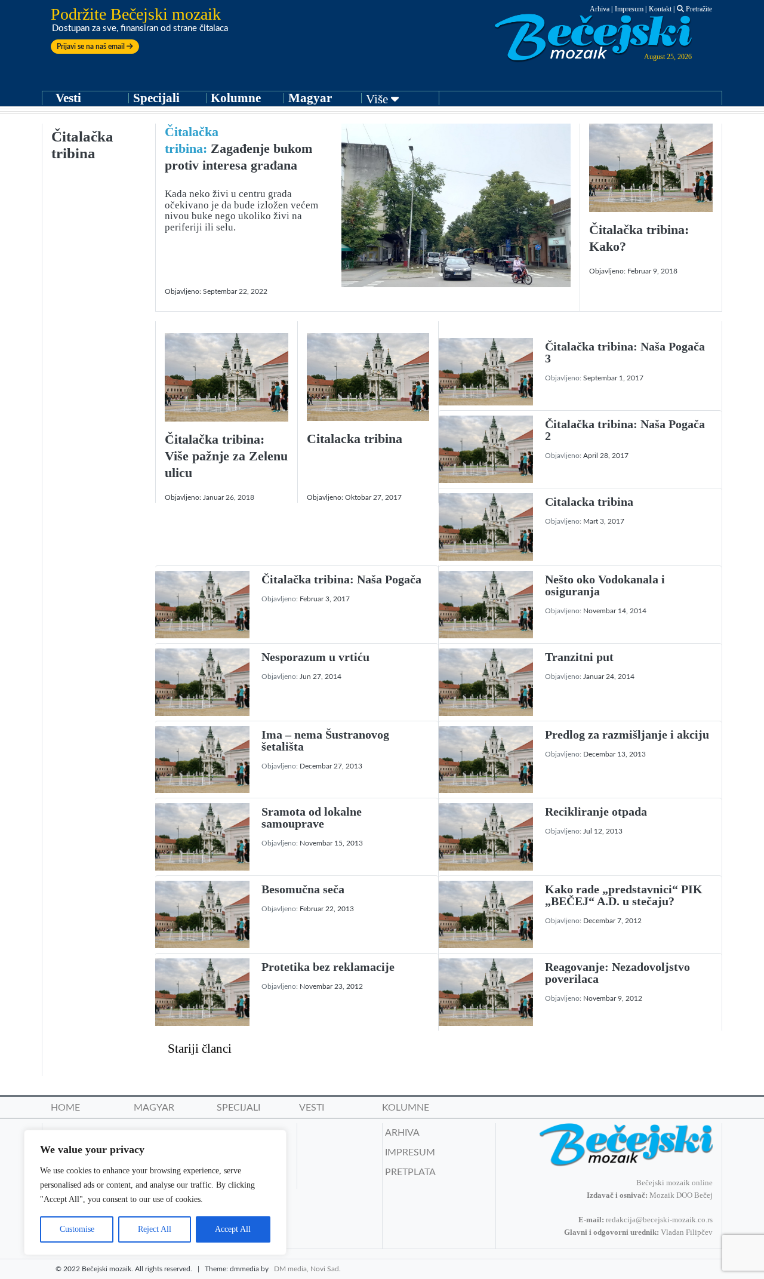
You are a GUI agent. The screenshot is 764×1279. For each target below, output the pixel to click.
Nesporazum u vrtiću (315, 656)
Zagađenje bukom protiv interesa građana (238, 148)
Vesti (68, 98)
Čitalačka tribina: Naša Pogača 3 (625, 352)
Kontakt (660, 9)
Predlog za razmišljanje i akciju (627, 734)
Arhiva (599, 9)
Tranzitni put (579, 656)
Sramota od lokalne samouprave (311, 817)
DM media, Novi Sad (306, 1268)
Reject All (154, 1229)
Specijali (156, 98)
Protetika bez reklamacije (328, 966)
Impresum (629, 9)
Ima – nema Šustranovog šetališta (325, 740)
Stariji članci (200, 1048)
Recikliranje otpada (596, 811)
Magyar (310, 98)
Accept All (233, 1229)
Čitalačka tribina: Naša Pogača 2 (625, 429)
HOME (65, 1107)
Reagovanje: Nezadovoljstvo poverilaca (617, 972)
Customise (77, 1229)
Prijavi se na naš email (92, 46)
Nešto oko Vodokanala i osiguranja (605, 585)
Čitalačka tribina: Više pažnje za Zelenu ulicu (226, 456)
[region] (155, 1192)
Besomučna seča (302, 889)
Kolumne (236, 98)
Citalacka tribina (354, 438)
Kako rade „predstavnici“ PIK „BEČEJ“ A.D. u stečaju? (624, 895)
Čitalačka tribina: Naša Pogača (341, 579)
